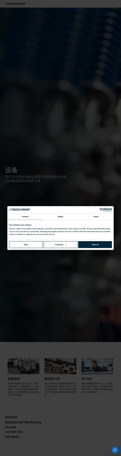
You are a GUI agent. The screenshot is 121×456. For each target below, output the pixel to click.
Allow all (95, 245)
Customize (59, 245)
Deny (26, 245)
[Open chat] (115, 450)
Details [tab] (60, 216)
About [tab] (95, 216)
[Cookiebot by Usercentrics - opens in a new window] (101, 209)
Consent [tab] (25, 216)
